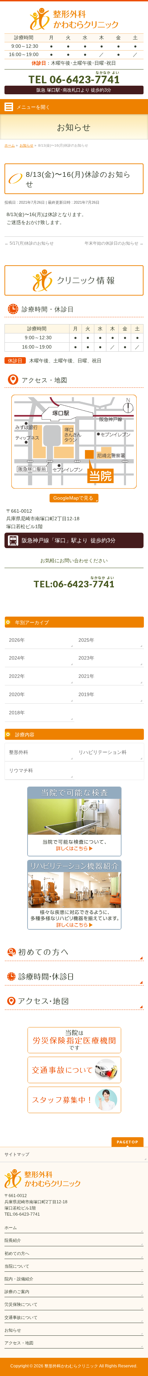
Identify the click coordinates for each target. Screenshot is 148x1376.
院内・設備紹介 (18, 1279)
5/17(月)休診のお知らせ (29, 243)
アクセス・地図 (18, 1343)
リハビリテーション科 (102, 752)
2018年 (17, 712)
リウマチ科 (21, 770)
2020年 (17, 694)
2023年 (86, 658)
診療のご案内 (16, 1291)
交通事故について (21, 1317)
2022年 (17, 676)
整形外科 (18, 752)
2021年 (86, 676)
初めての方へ (16, 1253)
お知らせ (12, 1330)
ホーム (10, 1227)
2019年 (86, 694)
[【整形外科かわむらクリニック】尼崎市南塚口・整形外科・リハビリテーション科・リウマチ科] (74, 22)
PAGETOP (127, 1142)
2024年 (17, 658)
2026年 (17, 640)
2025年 (86, 640)
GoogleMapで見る (73, 498)
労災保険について (21, 1304)
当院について (16, 1266)
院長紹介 (12, 1240)
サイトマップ (16, 1154)
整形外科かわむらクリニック (71, 1366)
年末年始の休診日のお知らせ (114, 243)
